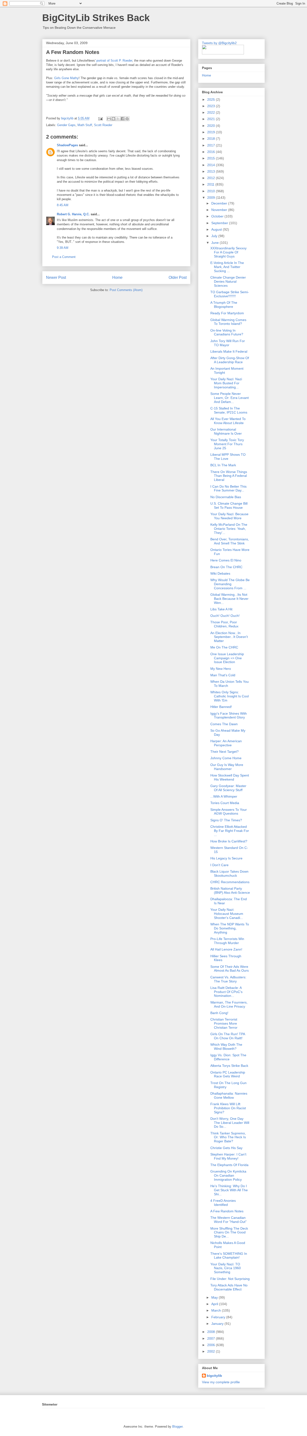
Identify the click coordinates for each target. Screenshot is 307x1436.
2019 (211, 132)
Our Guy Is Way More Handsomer (226, 767)
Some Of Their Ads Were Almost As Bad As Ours (229, 969)
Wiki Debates (220, 573)
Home (117, 277)
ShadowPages (67, 145)
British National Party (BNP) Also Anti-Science (230, 890)
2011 (211, 184)
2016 (211, 152)
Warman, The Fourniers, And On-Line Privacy (229, 1004)
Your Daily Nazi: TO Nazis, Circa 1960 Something (225, 1268)
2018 (211, 138)
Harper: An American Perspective (226, 743)
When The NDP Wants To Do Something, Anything (229, 928)
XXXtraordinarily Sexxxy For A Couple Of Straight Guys (228, 252)
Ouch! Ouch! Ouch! (225, 616)
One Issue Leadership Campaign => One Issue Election (227, 658)
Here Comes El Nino (225, 560)
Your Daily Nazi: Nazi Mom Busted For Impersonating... (226, 383)
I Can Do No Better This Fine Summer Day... (228, 488)
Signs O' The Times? (226, 820)
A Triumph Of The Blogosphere (223, 305)
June (215, 243)
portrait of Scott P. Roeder (114, 60)
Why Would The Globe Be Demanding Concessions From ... (230, 584)
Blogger (177, 1426)
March (216, 1310)
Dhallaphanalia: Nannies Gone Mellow (228, 1095)
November (219, 210)
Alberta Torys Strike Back (229, 1066)
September (220, 223)
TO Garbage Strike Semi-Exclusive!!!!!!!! (229, 294)
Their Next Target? (224, 751)
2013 (211, 171)
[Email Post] (100, 118)
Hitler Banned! (221, 707)
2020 (211, 126)
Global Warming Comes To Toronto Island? (228, 322)
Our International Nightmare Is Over (226, 431)
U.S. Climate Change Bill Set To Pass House (229, 505)
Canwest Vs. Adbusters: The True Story (228, 979)
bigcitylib (67, 118)
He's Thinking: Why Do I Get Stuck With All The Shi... (229, 1190)
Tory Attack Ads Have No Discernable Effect (229, 1287)
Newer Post (56, 277)
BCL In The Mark (223, 465)
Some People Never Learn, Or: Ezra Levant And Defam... (229, 398)
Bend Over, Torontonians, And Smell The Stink (229, 541)
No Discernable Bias (225, 497)
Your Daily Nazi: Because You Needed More (229, 516)
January (217, 1323)
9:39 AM (62, 248)
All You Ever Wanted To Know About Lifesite (228, 421)
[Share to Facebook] (122, 118)
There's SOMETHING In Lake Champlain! (228, 1256)
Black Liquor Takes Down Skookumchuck (229, 873)
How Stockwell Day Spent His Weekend (229, 777)
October (217, 216)
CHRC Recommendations (229, 882)
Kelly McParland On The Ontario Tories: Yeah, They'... (228, 529)
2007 (211, 1338)
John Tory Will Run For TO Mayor (227, 343)
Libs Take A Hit (221, 609)
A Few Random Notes (226, 1211)
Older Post (178, 277)
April (215, 1304)
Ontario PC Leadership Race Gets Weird (227, 1074)
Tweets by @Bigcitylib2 (219, 43)
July (214, 236)
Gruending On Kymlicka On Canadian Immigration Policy (228, 1175)
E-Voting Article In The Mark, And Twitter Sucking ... (227, 267)
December (219, 203)
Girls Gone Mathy (66, 78)
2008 (211, 1332)
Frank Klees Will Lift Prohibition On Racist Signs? (228, 1108)
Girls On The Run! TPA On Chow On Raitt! (227, 1036)
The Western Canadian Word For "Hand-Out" (228, 1220)
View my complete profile (221, 1382)
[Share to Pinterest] (127, 118)
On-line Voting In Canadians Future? (226, 332)
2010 (211, 191)
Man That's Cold (222, 675)
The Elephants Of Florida (229, 1165)
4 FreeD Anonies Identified (223, 1203)
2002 (211, 1351)
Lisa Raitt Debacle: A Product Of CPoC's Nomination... (226, 992)
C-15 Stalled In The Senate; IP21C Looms (228, 410)
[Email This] (108, 118)
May (215, 1297)
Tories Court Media (224, 803)
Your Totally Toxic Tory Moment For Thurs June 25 (227, 444)
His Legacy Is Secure (226, 858)
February (218, 1317)
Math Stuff (84, 125)
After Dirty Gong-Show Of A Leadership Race (229, 360)
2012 (211, 178)
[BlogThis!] (113, 118)
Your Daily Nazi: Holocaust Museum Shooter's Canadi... (226, 914)
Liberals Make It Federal (228, 351)
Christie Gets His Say (226, 1148)
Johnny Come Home (226, 758)
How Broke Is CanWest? (228, 841)
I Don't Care (219, 865)
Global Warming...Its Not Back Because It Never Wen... (229, 599)
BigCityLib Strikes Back (96, 17)
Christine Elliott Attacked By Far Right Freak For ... (229, 831)
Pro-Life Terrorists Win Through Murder (227, 941)
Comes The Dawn (224, 724)
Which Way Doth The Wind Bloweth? (226, 1047)
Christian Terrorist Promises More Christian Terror (223, 1023)
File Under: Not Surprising (230, 1279)
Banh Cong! (219, 1013)
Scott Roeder (103, 125)
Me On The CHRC (224, 647)
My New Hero (220, 669)
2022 (211, 112)
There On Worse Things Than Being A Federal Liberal (228, 476)
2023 (211, 106)
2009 (211, 197)
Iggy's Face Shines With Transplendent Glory (228, 715)
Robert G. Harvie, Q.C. (73, 214)
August (217, 229)
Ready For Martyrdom (227, 313)
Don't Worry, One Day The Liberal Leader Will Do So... (229, 1123)
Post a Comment (64, 257)
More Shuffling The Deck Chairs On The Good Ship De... (229, 1232)
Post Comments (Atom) (126, 290)
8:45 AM (62, 205)
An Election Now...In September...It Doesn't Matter (229, 637)
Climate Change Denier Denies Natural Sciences (228, 281)
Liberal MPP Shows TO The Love (228, 457)
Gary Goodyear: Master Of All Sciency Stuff (228, 788)
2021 (211, 119)
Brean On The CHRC (226, 567)
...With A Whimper (223, 796)
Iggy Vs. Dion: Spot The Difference (228, 1057)
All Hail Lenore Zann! (226, 949)
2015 (211, 158)
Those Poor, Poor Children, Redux (224, 624)
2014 (211, 165)
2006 (211, 1345)
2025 (211, 99)
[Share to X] (118, 118)
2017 (211, 145)
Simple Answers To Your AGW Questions (228, 812)
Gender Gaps (66, 125)
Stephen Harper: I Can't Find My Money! (228, 1156)
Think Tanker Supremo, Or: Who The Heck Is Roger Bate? (228, 1137)
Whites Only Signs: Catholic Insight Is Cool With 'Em (229, 696)
